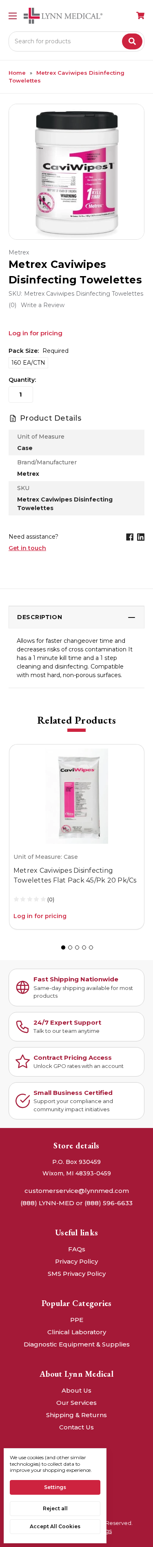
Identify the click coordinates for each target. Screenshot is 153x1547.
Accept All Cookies (55, 1526)
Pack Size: (39, 350)
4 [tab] (84, 947)
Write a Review (42, 305)
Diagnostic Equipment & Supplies (77, 1344)
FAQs (76, 1249)
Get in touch (27, 548)
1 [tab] (63, 947)
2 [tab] (70, 947)
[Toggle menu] (12, 15)
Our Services (76, 1403)
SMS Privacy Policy (77, 1273)
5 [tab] (91, 947)
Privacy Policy (76, 1261)
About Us (76, 1390)
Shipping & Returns (76, 1415)
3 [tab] (77, 947)
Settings (55, 1487)
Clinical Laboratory (76, 1332)
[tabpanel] (76, 837)
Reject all (55, 1508)
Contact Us (76, 1427)
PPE (76, 1320)
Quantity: (22, 379)
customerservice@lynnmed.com (76, 1191)
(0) (50, 899)
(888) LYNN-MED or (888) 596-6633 (76, 1203)
